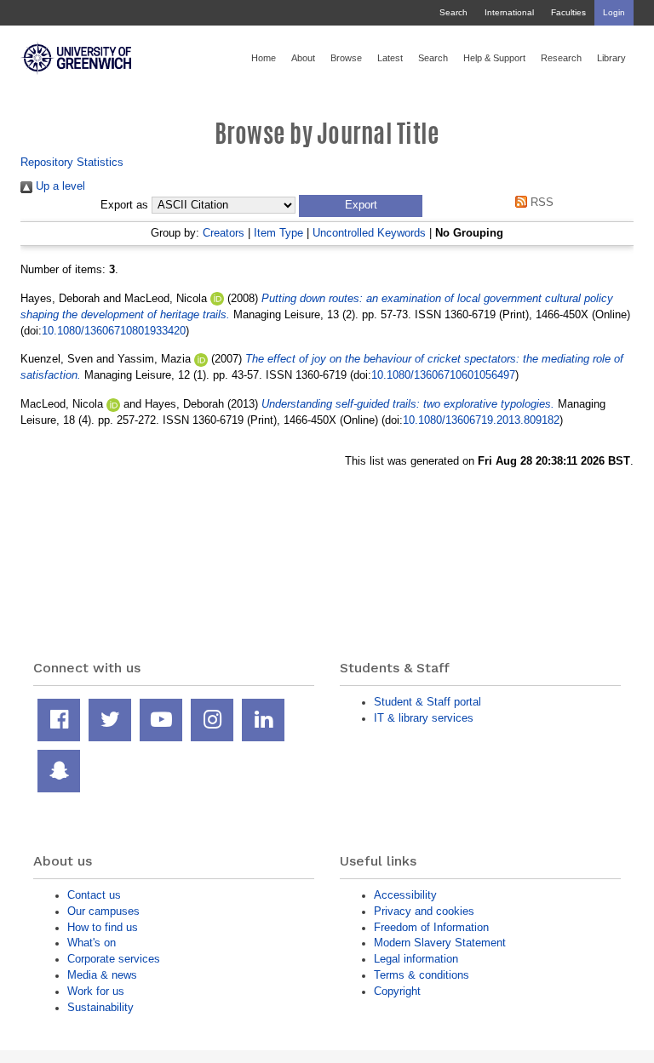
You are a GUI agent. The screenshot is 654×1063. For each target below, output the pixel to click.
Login (614, 12)
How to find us (102, 927)
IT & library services (423, 718)
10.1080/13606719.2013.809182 (481, 420)
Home (263, 58)
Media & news (102, 975)
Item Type (278, 232)
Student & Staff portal (427, 701)
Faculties (568, 12)
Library (611, 58)
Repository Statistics (71, 162)
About (303, 58)
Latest (390, 58)
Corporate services (113, 958)
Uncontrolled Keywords (369, 232)
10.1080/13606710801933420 (114, 330)
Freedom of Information (431, 927)
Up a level (58, 186)
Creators (223, 232)
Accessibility (405, 895)
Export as (124, 205)
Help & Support (494, 58)
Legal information (416, 958)
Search (453, 12)
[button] (360, 206)
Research (561, 58)
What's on (91, 942)
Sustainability (100, 1007)
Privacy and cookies (424, 911)
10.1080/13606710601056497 (443, 375)
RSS (540, 202)
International (509, 12)
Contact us (94, 895)
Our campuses (103, 911)
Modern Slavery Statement (440, 942)
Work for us (95, 991)
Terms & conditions (421, 975)
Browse (346, 58)
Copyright (397, 991)
